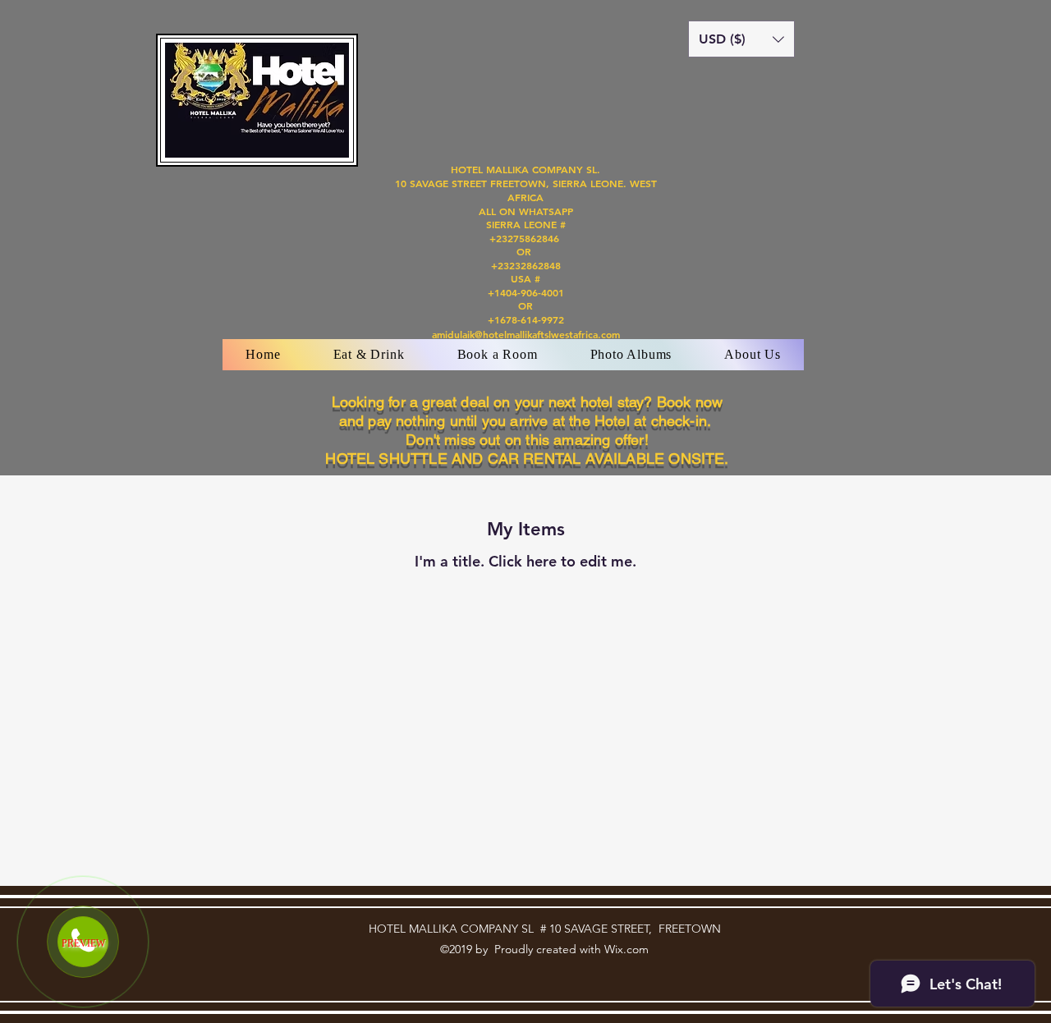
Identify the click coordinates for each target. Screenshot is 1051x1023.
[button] (741, 39)
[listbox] (741, 39)
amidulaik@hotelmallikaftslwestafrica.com (526, 334)
